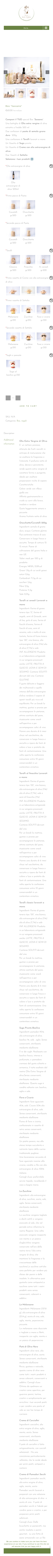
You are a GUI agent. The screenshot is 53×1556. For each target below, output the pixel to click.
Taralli (9, 251)
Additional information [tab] (9, 442)
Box (18, 421)
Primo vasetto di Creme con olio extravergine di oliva (27, 280)
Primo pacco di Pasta (16, 196)
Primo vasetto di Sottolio (17, 300)
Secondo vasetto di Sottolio (19, 328)
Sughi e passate (13, 355)
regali (24, 421)
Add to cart (28, 406)
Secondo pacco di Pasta (17, 223)
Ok (27, 1551)
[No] (50, 1547)
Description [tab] (9, 433)
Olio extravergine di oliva (18, 166)
